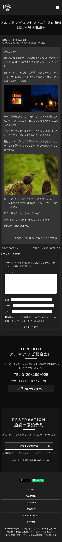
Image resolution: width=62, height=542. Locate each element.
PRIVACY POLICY (31, 515)
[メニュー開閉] (57, 7)
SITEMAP (31, 522)
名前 (8, 299)
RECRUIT (31, 509)
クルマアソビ (21, 237)
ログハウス (34, 237)
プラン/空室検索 (29, 445)
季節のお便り (47, 237)
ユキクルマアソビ (12, 248)
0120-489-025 (35, 374)
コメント (9, 272)
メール (9, 305)
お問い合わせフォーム (31, 388)
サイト (8, 311)
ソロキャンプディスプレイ (45, 248)
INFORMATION (19, 40)
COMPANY (31, 496)
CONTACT (31, 502)
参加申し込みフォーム (17, 225)
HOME (4, 40)
